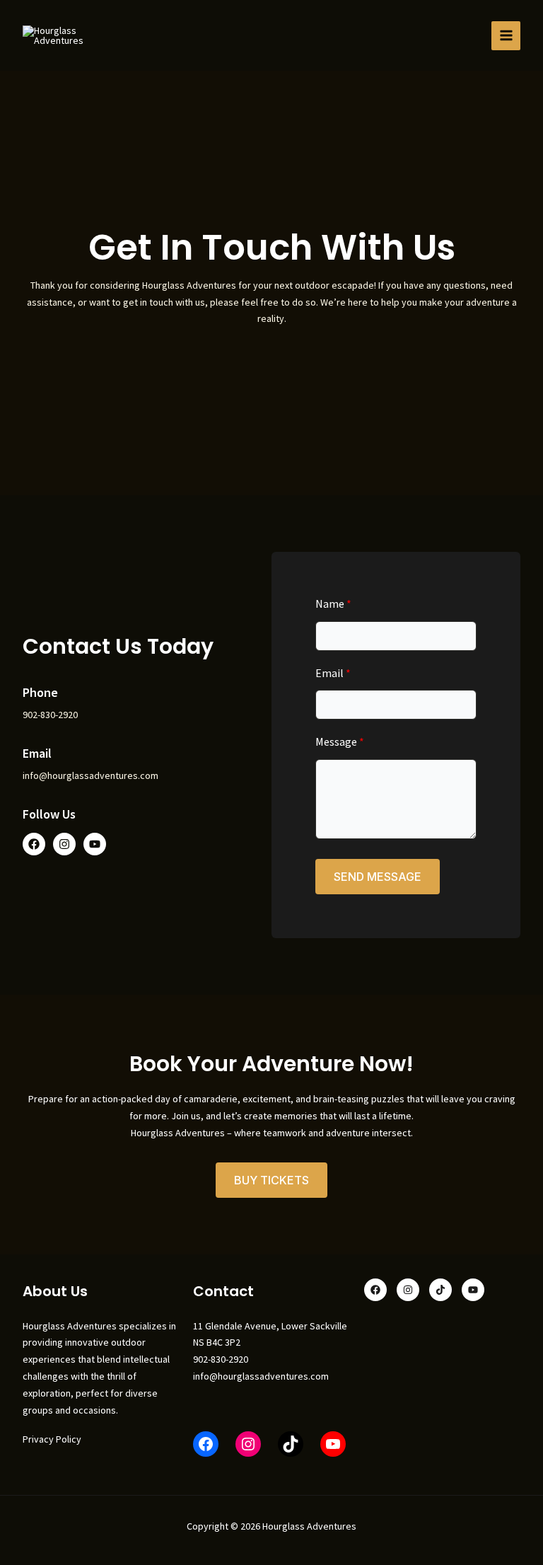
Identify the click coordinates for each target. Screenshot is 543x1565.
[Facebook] (205, 1444)
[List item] (34, 844)
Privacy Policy (52, 1439)
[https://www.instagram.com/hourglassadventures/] (248, 1444)
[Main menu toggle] (505, 35)
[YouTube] (333, 1444)
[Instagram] (408, 1289)
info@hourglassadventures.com (261, 1376)
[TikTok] (290, 1444)
